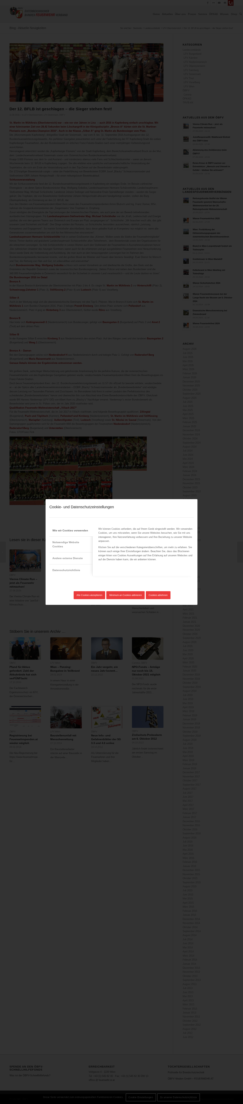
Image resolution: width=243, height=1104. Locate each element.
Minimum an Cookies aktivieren (125, 595)
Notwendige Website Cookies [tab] (65, 544)
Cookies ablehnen (158, 595)
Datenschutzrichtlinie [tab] (66, 570)
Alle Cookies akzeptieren (89, 595)
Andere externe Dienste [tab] (67, 558)
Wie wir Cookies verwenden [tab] (70, 530)
